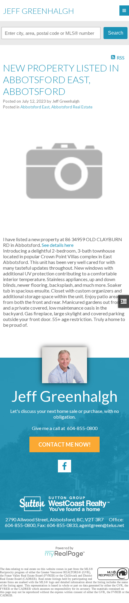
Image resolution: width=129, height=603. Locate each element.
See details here (58, 245)
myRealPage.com (64, 554)
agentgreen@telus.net (101, 525)
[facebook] (64, 466)
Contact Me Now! (64, 444)
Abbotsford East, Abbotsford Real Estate (56, 107)
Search (115, 32)
